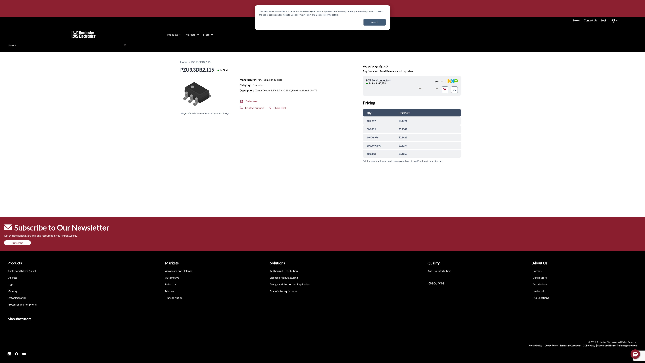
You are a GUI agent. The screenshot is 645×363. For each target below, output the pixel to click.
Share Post (280, 107)
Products (172, 34)
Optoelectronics (17, 297)
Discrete (12, 277)
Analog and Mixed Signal (22, 270)
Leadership (538, 291)
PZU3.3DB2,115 (200, 62)
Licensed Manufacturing (284, 277)
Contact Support (254, 107)
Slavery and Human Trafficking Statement (617, 345)
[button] (635, 354)
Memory (12, 291)
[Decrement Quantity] (420, 88)
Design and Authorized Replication (290, 284)
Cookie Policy (551, 345)
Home (183, 62)
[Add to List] (454, 89)
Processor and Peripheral (22, 304)
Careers (537, 270)
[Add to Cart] (445, 89)
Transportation (174, 297)
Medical (169, 291)
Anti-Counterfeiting (439, 270)
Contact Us (590, 20)
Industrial (170, 284)
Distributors (539, 277)
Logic (11, 284)
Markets (190, 34)
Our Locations (540, 297)
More (206, 34)
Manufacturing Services (283, 291)
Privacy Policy (536, 345)
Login (604, 20)
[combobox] (62, 45)
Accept (374, 22)
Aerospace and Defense (178, 270)
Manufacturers (20, 318)
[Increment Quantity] (437, 88)
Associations (539, 284)
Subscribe (17, 242)
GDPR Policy (589, 345)
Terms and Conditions (570, 345)
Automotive (172, 277)
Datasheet (252, 101)
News (576, 20)
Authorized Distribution (284, 270)
